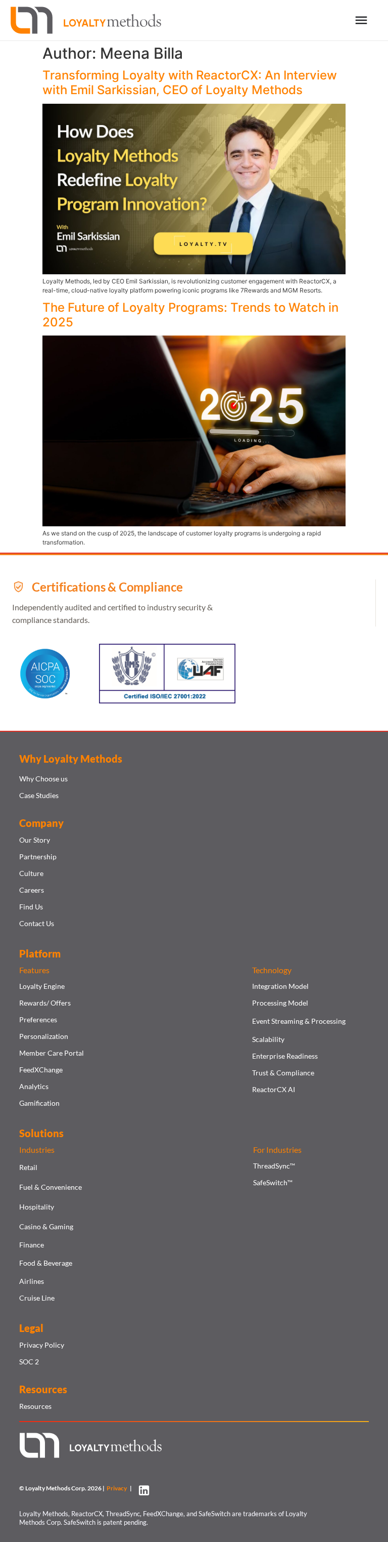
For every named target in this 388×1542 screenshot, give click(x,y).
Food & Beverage (45, 1263)
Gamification (39, 1103)
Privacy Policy (41, 1345)
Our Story (34, 840)
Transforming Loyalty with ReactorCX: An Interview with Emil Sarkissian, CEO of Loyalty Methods (189, 82)
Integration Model (280, 986)
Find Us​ (31, 906)
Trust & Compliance (283, 1072)
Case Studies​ (39, 795)
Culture (31, 873)
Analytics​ (33, 1086)
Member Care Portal (51, 1053)
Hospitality (36, 1206)
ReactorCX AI (273, 1089)
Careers (31, 890)
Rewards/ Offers (45, 1002)
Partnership (38, 856)
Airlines (31, 1281)
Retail (28, 1167)
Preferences (38, 1019)
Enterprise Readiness (285, 1056)
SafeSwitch (273, 1182)
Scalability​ (268, 1039)
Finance (31, 1244)
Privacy (118, 1488)
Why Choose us (43, 778)
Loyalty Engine (42, 986)
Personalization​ (43, 1036)
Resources (35, 1406)
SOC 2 (29, 1361)
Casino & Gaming (46, 1226)
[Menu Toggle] (361, 20)
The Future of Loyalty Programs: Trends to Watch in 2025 (190, 314)
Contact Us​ (36, 923)
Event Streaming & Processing (299, 1021)
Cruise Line (37, 1298)
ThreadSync (274, 1165)
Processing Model (280, 1002)
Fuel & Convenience (50, 1187)
